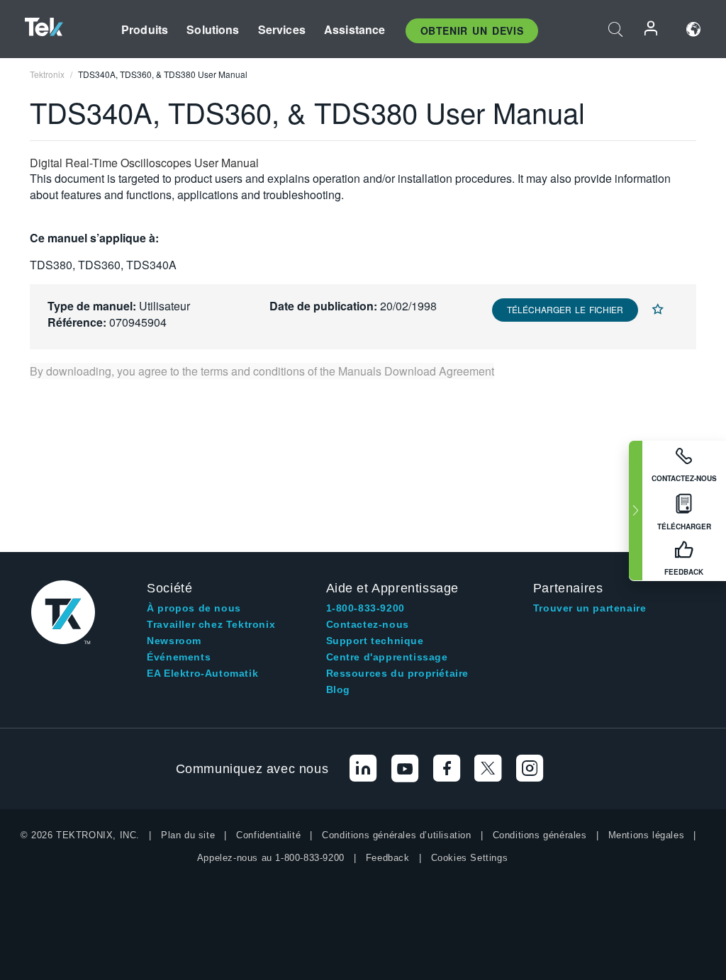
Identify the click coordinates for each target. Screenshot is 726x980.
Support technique (375, 640)
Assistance (355, 29)
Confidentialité (268, 835)
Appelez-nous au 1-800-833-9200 (271, 857)
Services (282, 29)
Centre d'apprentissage (387, 657)
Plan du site (188, 835)
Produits (144, 29)
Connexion (651, 29)
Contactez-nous (367, 624)
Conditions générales (540, 835)
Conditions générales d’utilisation (396, 835)
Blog (338, 689)
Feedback (388, 857)
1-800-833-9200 (365, 608)
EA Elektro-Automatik (202, 673)
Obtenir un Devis (472, 30)
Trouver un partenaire (590, 608)
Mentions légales (646, 835)
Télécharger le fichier (565, 309)
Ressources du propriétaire (397, 673)
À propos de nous (194, 608)
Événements (179, 657)
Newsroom (174, 640)
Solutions (212, 29)
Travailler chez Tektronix (211, 624)
